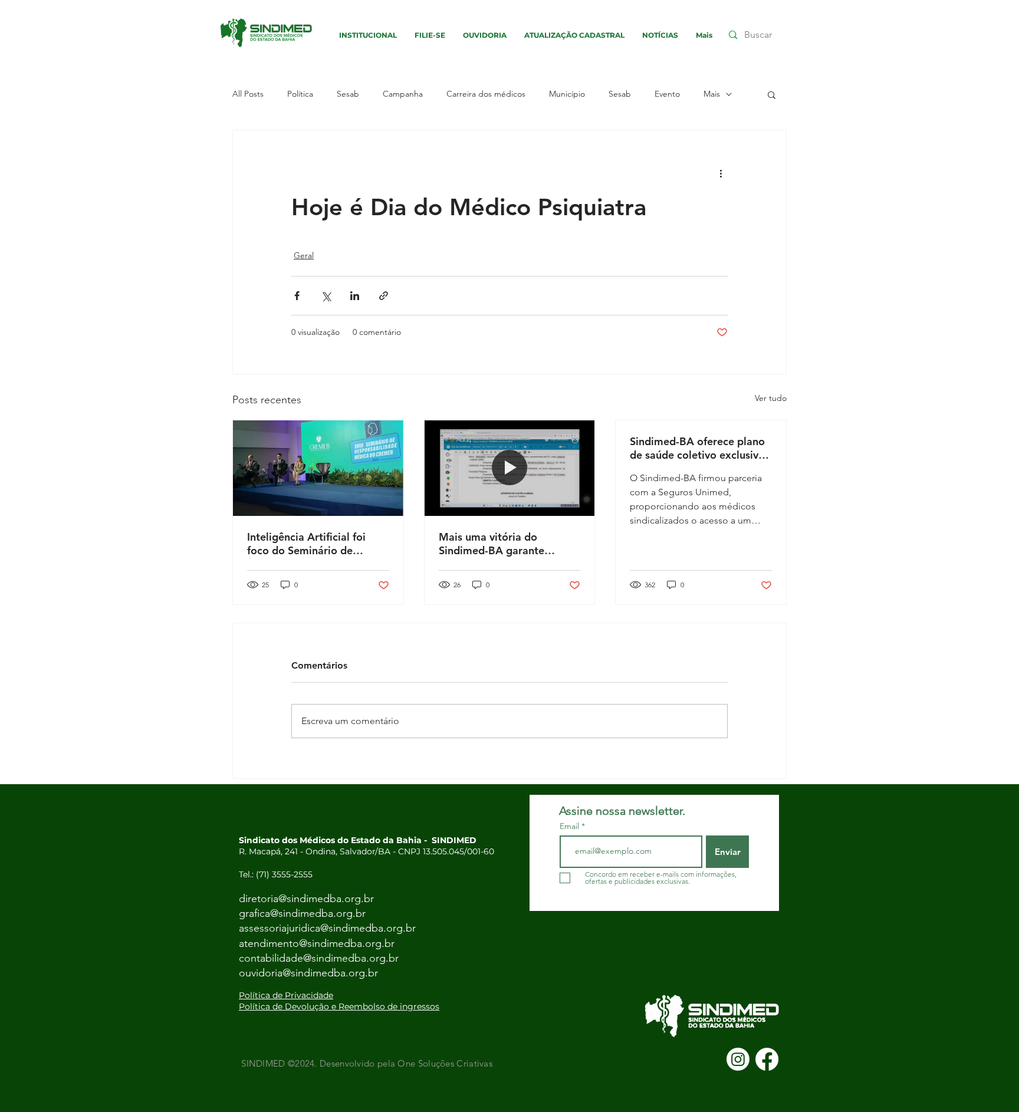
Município (567, 93)
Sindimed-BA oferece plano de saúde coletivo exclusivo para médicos (697, 448)
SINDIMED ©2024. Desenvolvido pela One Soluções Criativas (365, 1063)
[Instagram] (738, 1059)
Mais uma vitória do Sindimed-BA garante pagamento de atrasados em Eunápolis (509, 543)
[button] (771, 94)
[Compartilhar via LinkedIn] (354, 295)
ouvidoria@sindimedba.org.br (308, 972)
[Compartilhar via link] (383, 295)
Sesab (348, 93)
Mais (712, 93)
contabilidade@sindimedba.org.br (319, 958)
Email (570, 826)
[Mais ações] (721, 173)
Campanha (403, 93)
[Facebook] (766, 1059)
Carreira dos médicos (485, 93)
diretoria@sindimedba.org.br (306, 898)
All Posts (248, 93)
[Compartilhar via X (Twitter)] (325, 295)
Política (300, 93)
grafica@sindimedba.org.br (302, 913)
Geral (304, 255)
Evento (667, 93)
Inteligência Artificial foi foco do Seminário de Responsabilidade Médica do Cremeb (310, 543)
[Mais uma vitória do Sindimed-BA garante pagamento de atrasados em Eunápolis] (510, 468)
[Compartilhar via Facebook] (297, 295)
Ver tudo (771, 398)
